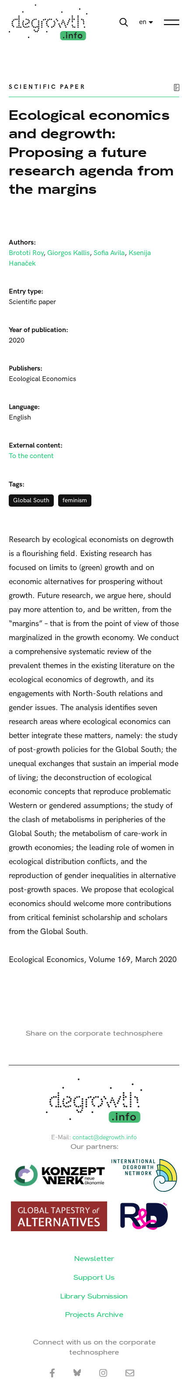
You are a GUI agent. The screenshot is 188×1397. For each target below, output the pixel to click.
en (142, 22)
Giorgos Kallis (68, 253)
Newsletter (94, 1258)
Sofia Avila (109, 253)
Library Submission (94, 1296)
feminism (75, 500)
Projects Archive (94, 1314)
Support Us (94, 1277)
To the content (31, 456)
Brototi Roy (26, 253)
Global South (31, 500)
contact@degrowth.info (105, 1137)
